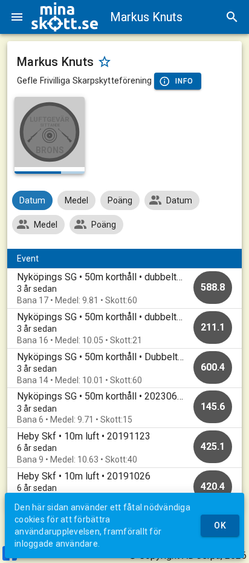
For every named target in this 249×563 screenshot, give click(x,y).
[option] (124, 288)
